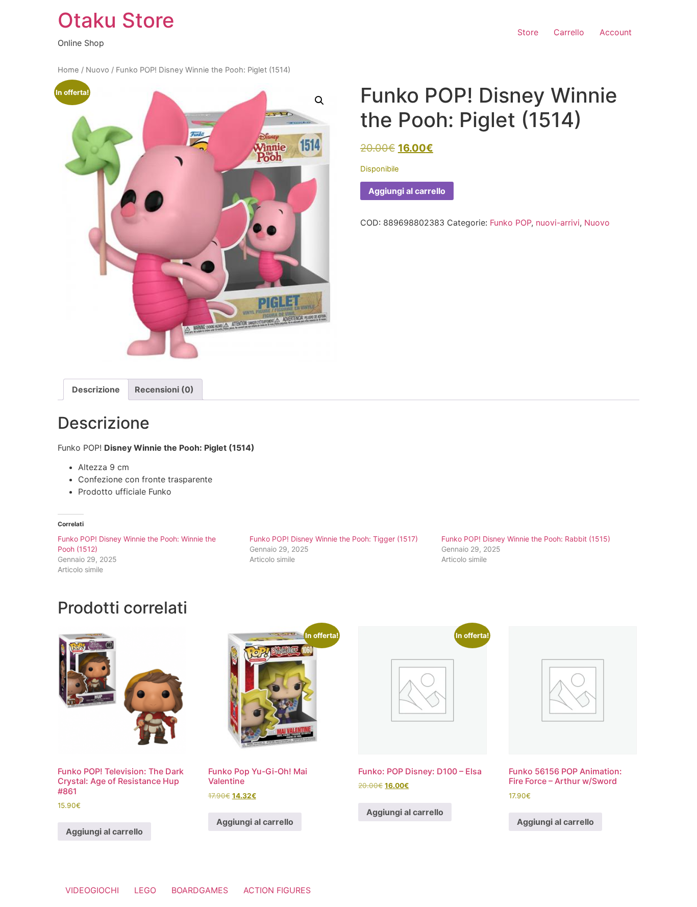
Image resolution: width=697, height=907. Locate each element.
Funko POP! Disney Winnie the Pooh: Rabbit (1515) (525, 538)
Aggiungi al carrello (406, 191)
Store (527, 32)
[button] (319, 100)
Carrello (569, 32)
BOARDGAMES (199, 890)
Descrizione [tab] (96, 389)
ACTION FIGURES (277, 890)
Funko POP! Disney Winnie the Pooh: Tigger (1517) (334, 538)
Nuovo (97, 70)
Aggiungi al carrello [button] (104, 831)
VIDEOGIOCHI (92, 890)
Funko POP (510, 222)
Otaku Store (116, 20)
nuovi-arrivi (558, 222)
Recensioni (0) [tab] (164, 389)
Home (68, 70)
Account (616, 32)
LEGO (145, 890)
